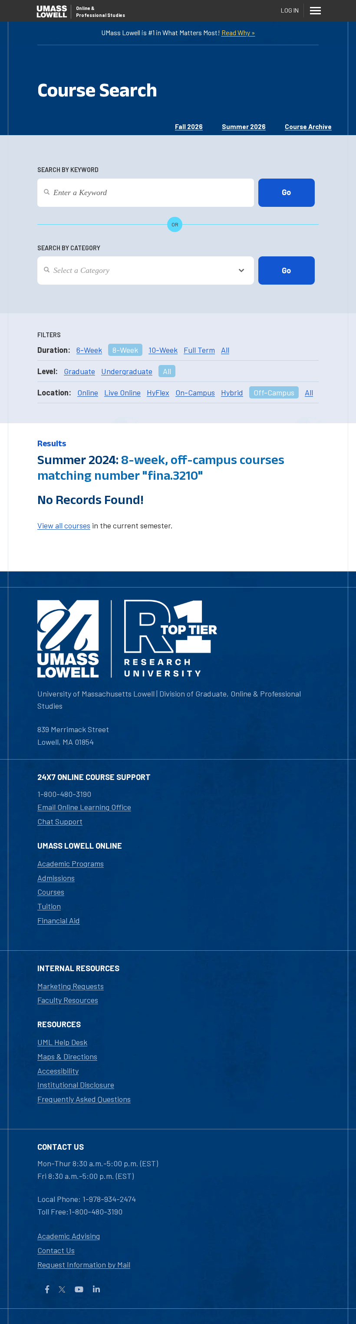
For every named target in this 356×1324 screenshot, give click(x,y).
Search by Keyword (68, 169)
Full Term (199, 350)
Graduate (79, 371)
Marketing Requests (70, 986)
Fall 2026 (189, 126)
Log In (290, 10)
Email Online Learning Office (84, 807)
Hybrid (232, 392)
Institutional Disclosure (75, 1084)
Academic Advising (68, 1236)
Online (87, 392)
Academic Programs (70, 863)
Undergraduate (126, 371)
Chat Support (59, 821)
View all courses (63, 525)
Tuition (49, 906)
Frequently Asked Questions (84, 1099)
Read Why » (238, 32)
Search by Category (68, 248)
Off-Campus (274, 392)
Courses (50, 891)
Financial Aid (58, 920)
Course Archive (308, 126)
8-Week (125, 350)
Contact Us (56, 1250)
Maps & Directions (67, 1056)
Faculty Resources (67, 1000)
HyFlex (158, 392)
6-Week (89, 350)
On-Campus (195, 392)
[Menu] (315, 10)
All (225, 350)
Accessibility (58, 1070)
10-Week (163, 350)
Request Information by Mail (83, 1264)
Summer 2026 (244, 126)
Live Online (122, 392)
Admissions (56, 878)
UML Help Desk (62, 1042)
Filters (49, 334)
